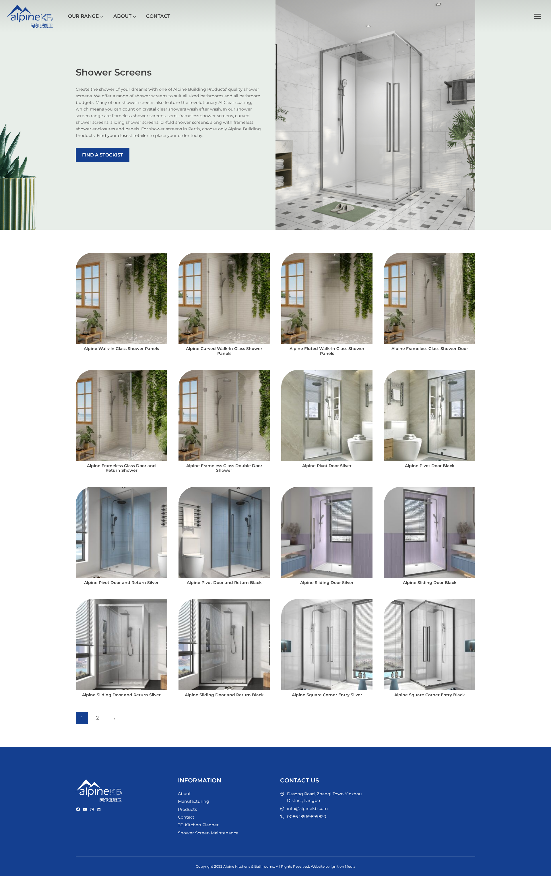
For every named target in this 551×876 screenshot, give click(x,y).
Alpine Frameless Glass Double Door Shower (224, 468)
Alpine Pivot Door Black (430, 465)
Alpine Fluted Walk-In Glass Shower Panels (327, 351)
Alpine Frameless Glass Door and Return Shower (121, 468)
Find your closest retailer (122, 135)
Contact (158, 16)
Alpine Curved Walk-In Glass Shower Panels (224, 351)
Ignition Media (343, 866)
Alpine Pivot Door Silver (327, 465)
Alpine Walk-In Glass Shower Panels (121, 348)
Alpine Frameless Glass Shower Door (429, 348)
